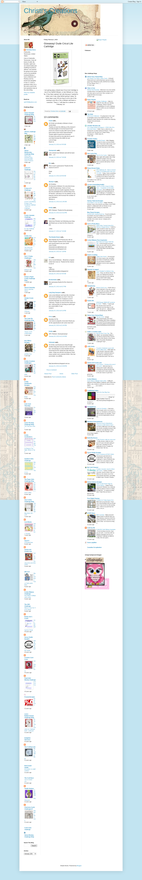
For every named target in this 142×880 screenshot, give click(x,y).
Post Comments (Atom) (59, 377)
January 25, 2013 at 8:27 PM (57, 286)
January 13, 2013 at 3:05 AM (57, 144)
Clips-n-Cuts (91, 88)
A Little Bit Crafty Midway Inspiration (105, 529)
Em (50, 163)
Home (61, 373)
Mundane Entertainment (94, 421)
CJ (50, 257)
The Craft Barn (29, 778)
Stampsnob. (52, 150)
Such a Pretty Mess (93, 224)
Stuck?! (26, 541)
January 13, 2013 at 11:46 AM (58, 201)
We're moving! (100, 514)
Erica (50, 316)
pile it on (27, 571)
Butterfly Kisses (92, 438)
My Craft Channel (92, 467)
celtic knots (91, 346)
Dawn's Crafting (92, 255)
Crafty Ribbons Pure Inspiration (97, 240)
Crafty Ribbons (92, 379)
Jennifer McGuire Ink (93, 125)
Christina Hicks (31, 50)
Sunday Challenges (101, 101)
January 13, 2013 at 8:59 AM (57, 176)
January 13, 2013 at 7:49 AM (57, 157)
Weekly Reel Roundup (93, 89)
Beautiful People (100, 140)
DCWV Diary (91, 513)
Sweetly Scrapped (93, 269)
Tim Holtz (90, 114)
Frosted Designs (29, 697)
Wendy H (51, 181)
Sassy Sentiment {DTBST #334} (105, 454)
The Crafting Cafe (30, 747)
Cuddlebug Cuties (92, 390)
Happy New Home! (101, 256)
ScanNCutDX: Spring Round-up (96, 214)
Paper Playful (91, 99)
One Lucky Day (92, 153)
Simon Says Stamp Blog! (95, 315)
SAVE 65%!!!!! (35, 702)
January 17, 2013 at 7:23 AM (57, 231)
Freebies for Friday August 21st (105, 500)
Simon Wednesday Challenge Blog (29, 152)
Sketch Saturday (29, 287)
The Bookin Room (54, 237)
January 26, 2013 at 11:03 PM (58, 336)
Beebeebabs (53, 279)
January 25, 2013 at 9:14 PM (57, 310)
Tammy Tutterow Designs (95, 201)
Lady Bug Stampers (55, 292)
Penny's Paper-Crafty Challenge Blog (29, 278)
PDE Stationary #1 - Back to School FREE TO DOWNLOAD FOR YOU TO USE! (105, 171)
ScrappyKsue (91, 407)
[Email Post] (69, 111)
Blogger (79, 865)
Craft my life (91, 528)
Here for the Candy (101, 155)
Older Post (74, 373)
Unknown (52, 342)
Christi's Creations (50, 10)
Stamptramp (91, 286)
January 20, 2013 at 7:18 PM (57, 251)
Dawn (50, 121)
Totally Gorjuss (29, 788)
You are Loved (100, 317)
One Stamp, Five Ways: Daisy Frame (97, 78)
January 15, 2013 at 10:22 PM (58, 213)
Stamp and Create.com (94, 363)
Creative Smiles (92, 139)
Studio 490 (90, 300)
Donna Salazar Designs (94, 482)
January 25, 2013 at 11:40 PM (58, 325)
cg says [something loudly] (95, 184)
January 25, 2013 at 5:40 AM (57, 273)
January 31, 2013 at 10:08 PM (58, 366)
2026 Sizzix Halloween (93, 116)
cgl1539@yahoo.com (30, 102)
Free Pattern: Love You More (95, 202)
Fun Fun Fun (35, 683)
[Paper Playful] (101, 40)
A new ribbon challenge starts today (97, 380)
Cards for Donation (101, 408)
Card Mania (28, 522)
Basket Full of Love (101, 287)
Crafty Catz (28, 236)
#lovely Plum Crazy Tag (102, 333)
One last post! (35, 411)
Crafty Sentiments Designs (28, 383)
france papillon (92, 542)
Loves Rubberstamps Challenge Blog (29, 715)
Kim (50, 219)
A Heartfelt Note (28, 542)
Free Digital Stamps (93, 498)
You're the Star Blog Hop (103, 392)
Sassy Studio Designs (94, 452)
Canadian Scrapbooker (94, 547)
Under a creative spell (94, 331)
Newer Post (47, 373)
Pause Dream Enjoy (93, 168)
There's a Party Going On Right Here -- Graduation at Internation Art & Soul (105, 188)
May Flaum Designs (93, 212)
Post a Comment (52, 370)
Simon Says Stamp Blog (94, 76)
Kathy (51, 207)
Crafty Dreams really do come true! (105, 439)
